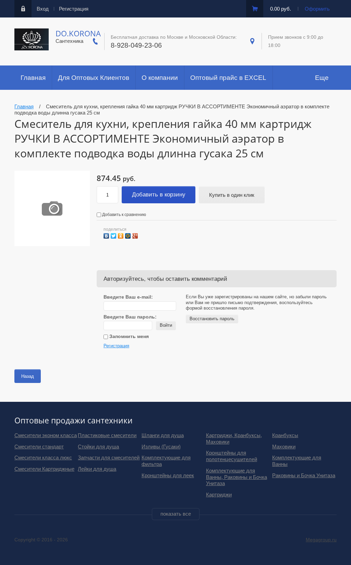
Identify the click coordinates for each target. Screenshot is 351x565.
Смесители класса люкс (43, 457)
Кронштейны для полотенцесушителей (231, 456)
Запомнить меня (128, 336)
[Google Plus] (136, 235)
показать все (175, 514)
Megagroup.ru (321, 539)
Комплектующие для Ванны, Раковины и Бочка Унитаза (236, 477)
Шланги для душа (163, 435)
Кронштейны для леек (168, 475)
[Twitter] (114, 235)
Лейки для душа (97, 469)
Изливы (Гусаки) (161, 446)
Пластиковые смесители (107, 435)
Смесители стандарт (39, 446)
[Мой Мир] (128, 235)
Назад (27, 376)
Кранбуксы (285, 435)
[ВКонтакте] (107, 235)
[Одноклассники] (121, 235)
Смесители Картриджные (44, 469)
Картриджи (219, 494)
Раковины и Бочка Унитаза (303, 475)
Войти (166, 325)
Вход (43, 9)
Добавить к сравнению (123, 214)
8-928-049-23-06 (136, 45)
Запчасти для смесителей (109, 457)
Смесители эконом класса (45, 435)
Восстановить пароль (212, 318)
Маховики (283, 446)
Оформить (317, 9)
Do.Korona (78, 33)
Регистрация (73, 9)
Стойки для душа (98, 446)
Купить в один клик (231, 195)
